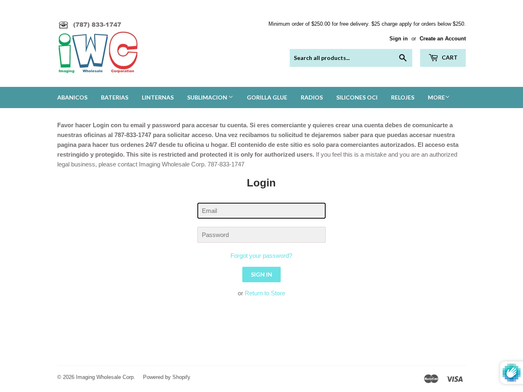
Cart (449, 57)
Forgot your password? (261, 255)
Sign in (398, 38)
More (436, 97)
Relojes (402, 97)
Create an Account (443, 38)
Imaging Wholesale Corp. (105, 377)
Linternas (158, 97)
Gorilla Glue (267, 97)
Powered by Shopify (166, 377)
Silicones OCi (357, 97)
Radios (312, 97)
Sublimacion (207, 97)
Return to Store (265, 293)
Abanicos (72, 97)
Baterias (114, 97)
